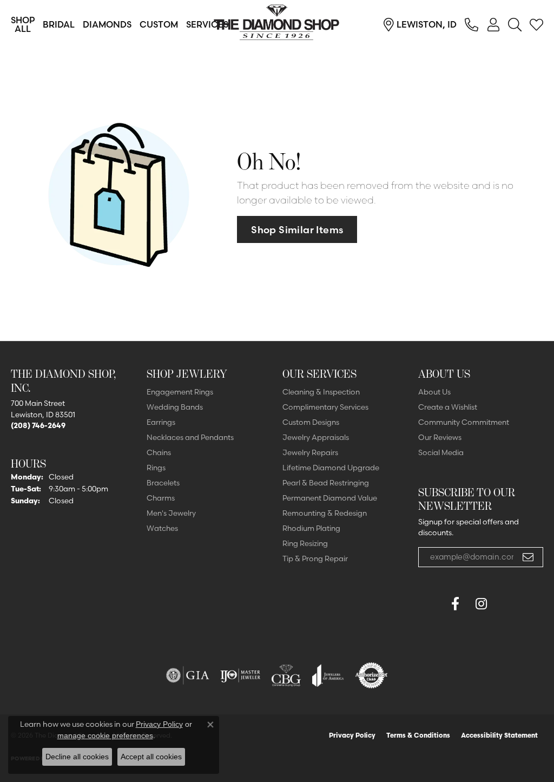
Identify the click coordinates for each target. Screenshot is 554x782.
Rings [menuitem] (156, 467)
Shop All (23, 24)
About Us (434, 391)
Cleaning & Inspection (321, 391)
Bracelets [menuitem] (163, 482)
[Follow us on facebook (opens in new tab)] (455, 604)
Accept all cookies (151, 756)
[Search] (515, 24)
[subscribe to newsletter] (528, 557)
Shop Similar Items (297, 230)
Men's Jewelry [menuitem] (171, 513)
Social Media (441, 452)
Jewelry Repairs (310, 452)
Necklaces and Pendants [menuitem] (190, 437)
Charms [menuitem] (161, 498)
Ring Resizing (305, 543)
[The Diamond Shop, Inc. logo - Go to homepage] (277, 24)
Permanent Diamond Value (329, 498)
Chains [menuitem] (159, 452)
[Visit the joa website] (328, 675)
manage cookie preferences (105, 735)
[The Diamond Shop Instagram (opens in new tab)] (507, 604)
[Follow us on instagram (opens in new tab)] (481, 604)
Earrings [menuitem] (161, 422)
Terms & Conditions (418, 735)
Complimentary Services (325, 407)
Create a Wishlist (447, 407)
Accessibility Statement (499, 735)
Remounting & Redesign (324, 513)
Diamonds (107, 24)
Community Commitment (463, 422)
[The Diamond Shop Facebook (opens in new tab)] (429, 604)
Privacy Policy (352, 735)
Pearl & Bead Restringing (325, 482)
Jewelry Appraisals (315, 437)
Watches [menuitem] (162, 528)
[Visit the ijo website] (240, 675)
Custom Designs (310, 422)
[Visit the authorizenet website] (371, 675)
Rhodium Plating (311, 528)
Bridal (59, 24)
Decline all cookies (77, 756)
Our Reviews (439, 437)
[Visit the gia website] (187, 675)
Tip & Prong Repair (315, 558)
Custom (159, 24)
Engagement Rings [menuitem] (180, 391)
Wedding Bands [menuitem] (175, 407)
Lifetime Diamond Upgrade (330, 467)
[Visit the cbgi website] (286, 675)
